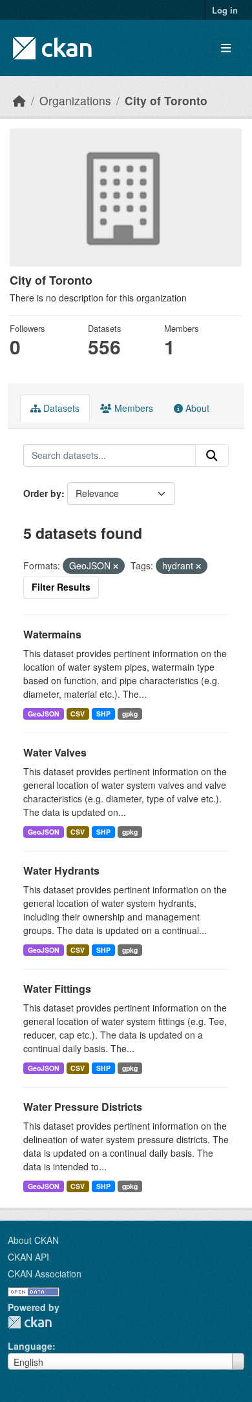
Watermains (52, 634)
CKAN (30, 1322)
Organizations (75, 100)
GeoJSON (43, 713)
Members (132, 407)
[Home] (19, 100)
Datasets (60, 407)
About (196, 407)
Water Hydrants (61, 870)
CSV (77, 713)
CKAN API (28, 1256)
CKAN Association (44, 1273)
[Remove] (115, 566)
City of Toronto (166, 100)
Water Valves (55, 752)
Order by (42, 493)
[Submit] (212, 455)
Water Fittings (57, 988)
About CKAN (33, 1240)
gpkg (130, 713)
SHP (103, 713)
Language (30, 1345)
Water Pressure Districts (82, 1106)
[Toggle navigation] (226, 48)
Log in (225, 10)
